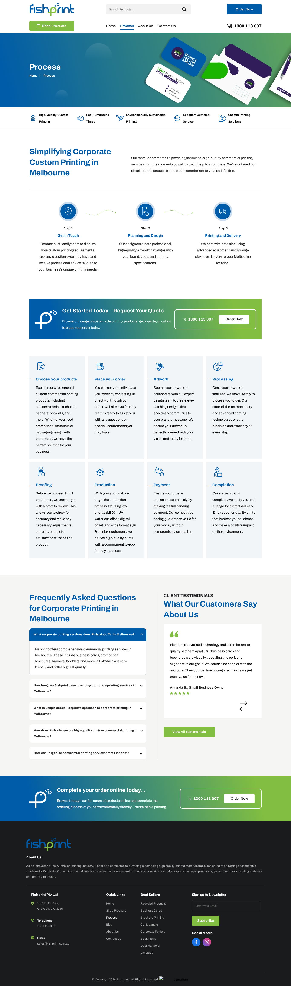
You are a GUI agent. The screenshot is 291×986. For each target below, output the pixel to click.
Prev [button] (243, 709)
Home (111, 26)
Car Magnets (149, 924)
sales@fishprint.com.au (53, 943)
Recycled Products (153, 903)
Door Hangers (149, 945)
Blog (109, 924)
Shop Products (54, 26)
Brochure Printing (152, 917)
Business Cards (151, 910)
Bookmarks (148, 938)
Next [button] (243, 703)
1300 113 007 (248, 26)
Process (127, 26)
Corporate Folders (152, 931)
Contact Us (167, 26)
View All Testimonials (189, 732)
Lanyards (146, 952)
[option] (212, 663)
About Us (145, 26)
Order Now (244, 9)
